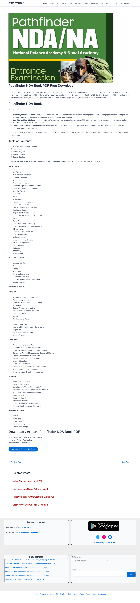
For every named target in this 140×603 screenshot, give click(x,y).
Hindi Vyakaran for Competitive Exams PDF (34, 497)
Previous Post (15, 462)
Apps (108, 3)
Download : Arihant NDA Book (23, 449)
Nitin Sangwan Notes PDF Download (30, 489)
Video (116, 3)
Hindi (86, 3)
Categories (76, 557)
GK (71, 3)
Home (45, 3)
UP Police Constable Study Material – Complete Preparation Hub (30, 564)
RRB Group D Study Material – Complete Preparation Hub (27, 572)
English (78, 3)
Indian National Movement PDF (28, 481)
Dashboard (125, 3)
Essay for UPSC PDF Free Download (30, 505)
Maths (64, 3)
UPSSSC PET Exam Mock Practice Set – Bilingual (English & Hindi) (30, 560)
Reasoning (54, 3)
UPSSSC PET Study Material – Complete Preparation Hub (27, 575)
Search (74, 570)
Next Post (126, 462)
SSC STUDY (16, 3)
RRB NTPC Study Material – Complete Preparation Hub (26, 568)
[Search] (131, 574)
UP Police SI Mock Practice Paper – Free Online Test (25, 579)
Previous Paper (97, 3)
